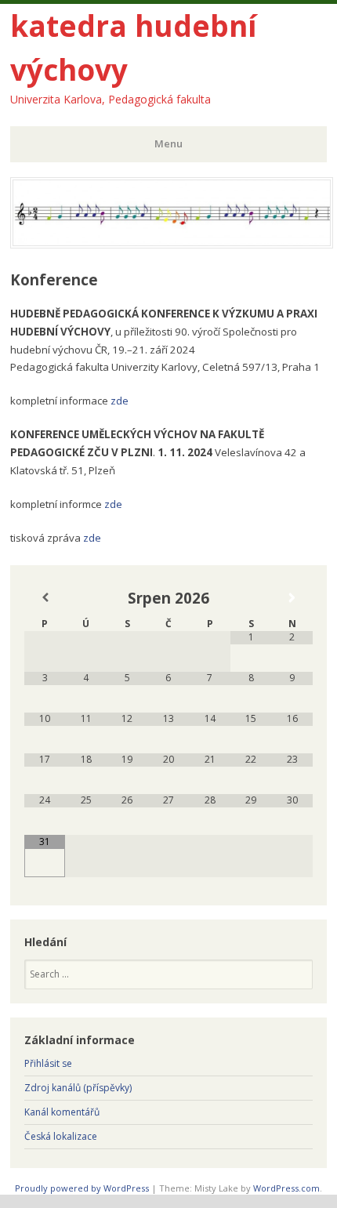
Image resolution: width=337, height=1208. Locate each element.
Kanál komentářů (62, 1112)
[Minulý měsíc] (45, 598)
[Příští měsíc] (292, 598)
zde (120, 401)
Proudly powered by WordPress (82, 1188)
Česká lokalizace (60, 1136)
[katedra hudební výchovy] (171, 243)
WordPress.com (286, 1188)
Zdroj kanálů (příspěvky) (78, 1087)
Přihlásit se (48, 1063)
